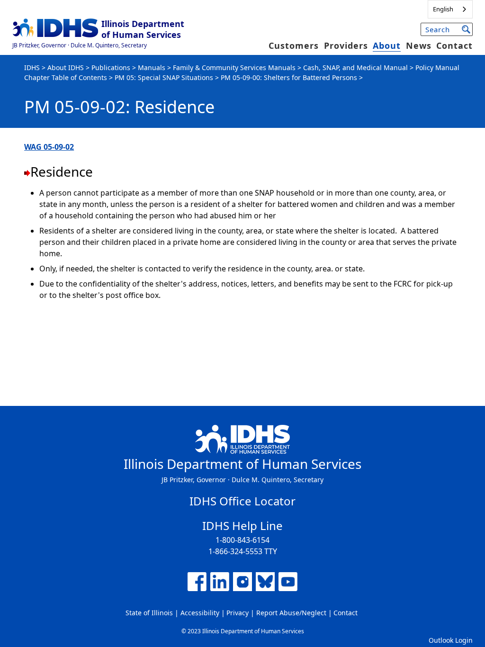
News (418, 45)
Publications (110, 67)
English (443, 9)
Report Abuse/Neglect (291, 612)
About (387, 45)
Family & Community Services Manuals (234, 67)
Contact (454, 45)
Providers (346, 45)
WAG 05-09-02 (49, 147)
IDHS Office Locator (242, 501)
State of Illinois (149, 612)
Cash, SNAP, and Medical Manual (355, 67)
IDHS (32, 67)
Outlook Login (451, 640)
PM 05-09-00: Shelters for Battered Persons (289, 77)
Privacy (237, 612)
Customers (294, 45)
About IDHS (65, 67)
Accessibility (199, 612)
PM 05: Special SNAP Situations (164, 77)
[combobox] (450, 9)
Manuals (151, 67)
